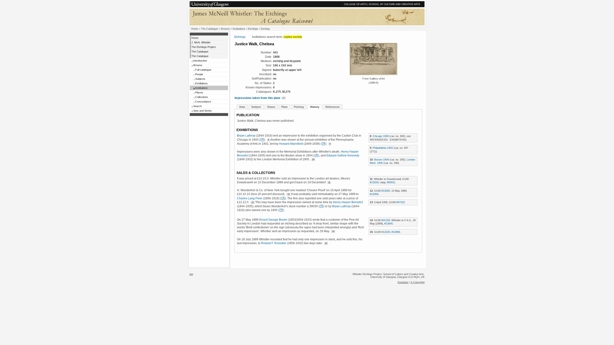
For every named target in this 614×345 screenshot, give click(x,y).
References (332, 106)
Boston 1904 (381, 159)
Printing (299, 106)
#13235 (385, 231)
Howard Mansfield (291, 143)
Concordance (203, 101)
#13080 (395, 231)
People (199, 74)
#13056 (374, 194)
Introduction (200, 60)
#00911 (391, 182)
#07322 (400, 202)
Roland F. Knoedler (273, 243)
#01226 (385, 220)
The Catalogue (209, 28)
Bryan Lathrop (246, 135)
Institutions (239, 28)
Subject (256, 106)
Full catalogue (203, 69)
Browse (225, 28)
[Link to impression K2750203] (283, 198)
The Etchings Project (203, 47)
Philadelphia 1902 (383, 147)
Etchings (253, 28)
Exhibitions (201, 83)
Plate (284, 106)
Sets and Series (202, 110)
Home (194, 28)
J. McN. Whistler (201, 42)
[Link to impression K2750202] (262, 139)
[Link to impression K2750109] (316, 155)
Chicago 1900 (381, 136)
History (314, 106)
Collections (201, 97)
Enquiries (403, 282)
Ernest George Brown (273, 219)
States (271, 106)
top (191, 274)
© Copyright (418, 282)
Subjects (200, 78)
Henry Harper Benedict (348, 202)
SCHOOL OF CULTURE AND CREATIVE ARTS (394, 4)
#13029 (374, 182)
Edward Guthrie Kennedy (342, 155)
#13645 (388, 223)
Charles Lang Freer (249, 198)
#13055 (385, 190)
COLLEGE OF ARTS (355, 4)
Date (242, 106)
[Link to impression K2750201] (323, 143)
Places (199, 92)
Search (197, 106)
